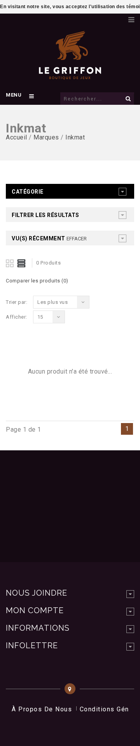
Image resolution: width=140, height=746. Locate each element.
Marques (46, 137)
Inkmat (75, 137)
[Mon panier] (118, 17)
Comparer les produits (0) (37, 281)
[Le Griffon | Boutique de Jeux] (70, 75)
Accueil (16, 137)
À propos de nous (42, 709)
